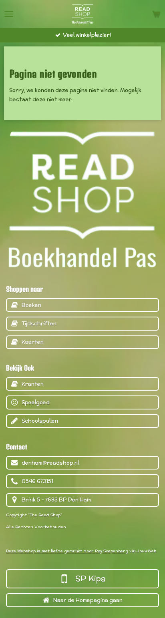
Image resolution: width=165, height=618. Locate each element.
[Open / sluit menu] (9, 14)
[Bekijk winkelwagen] (156, 14)
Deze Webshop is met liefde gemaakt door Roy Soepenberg (67, 551)
